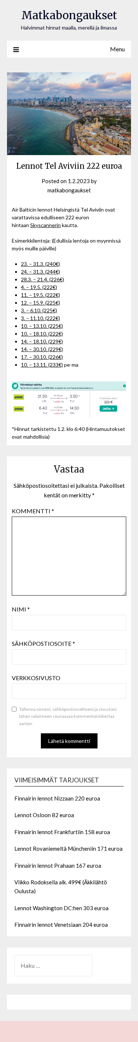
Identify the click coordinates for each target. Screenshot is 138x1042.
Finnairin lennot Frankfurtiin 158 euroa (62, 832)
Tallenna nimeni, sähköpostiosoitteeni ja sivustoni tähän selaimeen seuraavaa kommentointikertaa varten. (68, 716)
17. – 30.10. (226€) (42, 357)
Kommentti (33, 510)
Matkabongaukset (69, 15)
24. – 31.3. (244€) (40, 271)
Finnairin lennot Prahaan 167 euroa (57, 865)
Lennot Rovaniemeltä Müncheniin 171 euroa (68, 848)
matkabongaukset (69, 190)
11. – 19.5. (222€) (40, 295)
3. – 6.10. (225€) (39, 310)
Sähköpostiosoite (43, 643)
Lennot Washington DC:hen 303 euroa (61, 908)
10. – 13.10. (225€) (42, 326)
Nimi (21, 609)
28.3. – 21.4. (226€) (42, 279)
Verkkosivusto (36, 677)
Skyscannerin (45, 225)
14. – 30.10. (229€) (42, 349)
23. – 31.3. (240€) (40, 264)
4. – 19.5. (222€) (39, 287)
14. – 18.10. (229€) (42, 341)
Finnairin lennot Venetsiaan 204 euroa (61, 924)
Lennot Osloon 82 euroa (44, 815)
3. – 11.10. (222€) (40, 318)
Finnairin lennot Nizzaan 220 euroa (57, 798)
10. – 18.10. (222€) (42, 333)
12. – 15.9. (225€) (40, 302)
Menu (117, 48)
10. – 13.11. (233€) (42, 364)
